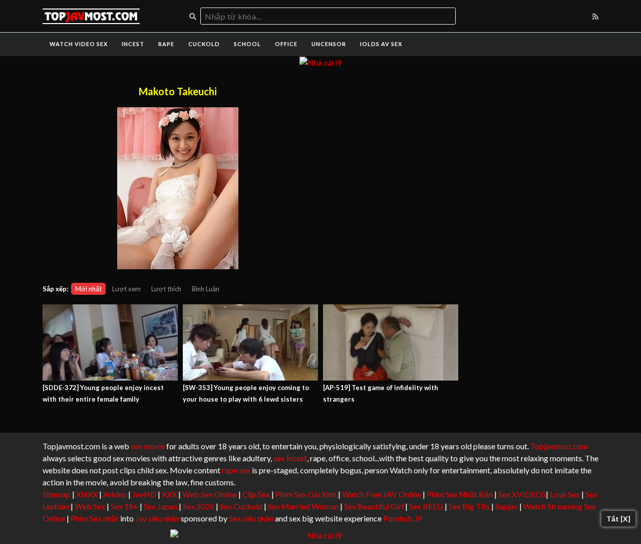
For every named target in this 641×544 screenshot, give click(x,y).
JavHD (144, 494)
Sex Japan (160, 506)
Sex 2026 (198, 506)
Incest (133, 44)
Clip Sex (256, 494)
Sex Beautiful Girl (374, 506)
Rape (166, 44)
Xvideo (115, 494)
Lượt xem (126, 289)
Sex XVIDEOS (522, 494)
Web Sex (90, 506)
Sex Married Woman (303, 506)
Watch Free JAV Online (381, 494)
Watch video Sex (79, 44)
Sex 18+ (124, 506)
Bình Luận (205, 289)
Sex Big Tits (469, 506)
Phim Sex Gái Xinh (306, 494)
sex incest (290, 458)
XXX (169, 494)
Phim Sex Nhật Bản (460, 494)
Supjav (506, 506)
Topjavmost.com (559, 446)
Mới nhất (88, 289)
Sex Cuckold (241, 506)
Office (286, 44)
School (247, 44)
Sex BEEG (426, 506)
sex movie (148, 446)
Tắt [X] (618, 518)
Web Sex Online (209, 494)
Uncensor (328, 44)
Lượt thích (166, 289)
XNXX (87, 494)
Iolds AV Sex (381, 44)
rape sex (236, 470)
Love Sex (565, 494)
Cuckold (204, 44)
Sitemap (57, 494)
